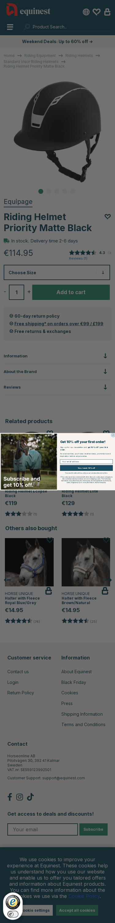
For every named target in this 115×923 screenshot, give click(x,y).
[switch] (12, 914)
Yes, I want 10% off (86, 468)
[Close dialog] (113, 435)
